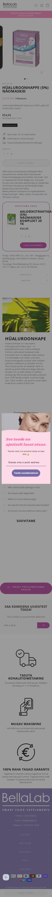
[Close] (47, 416)
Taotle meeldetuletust (26, 473)
